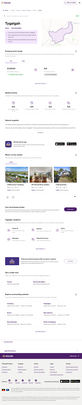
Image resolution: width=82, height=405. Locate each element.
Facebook (24, 382)
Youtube (30, 382)
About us (20, 367)
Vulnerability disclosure (56, 374)
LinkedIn (17, 382)
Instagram (38, 382)
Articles (20, 372)
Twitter (10, 382)
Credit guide (53, 372)
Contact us (69, 372)
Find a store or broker (72, 369)
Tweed (34, 10)
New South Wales (26, 10)
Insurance (5, 372)
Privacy (52, 367)
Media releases (22, 369)
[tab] (11, 61)
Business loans (6, 369)
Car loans (4, 367)
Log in (9, 190)
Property (18, 10)
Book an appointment (72, 367)
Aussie (12, 10)
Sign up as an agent (39, 372)
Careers (36, 367)
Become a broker (38, 369)
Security (52, 369)
